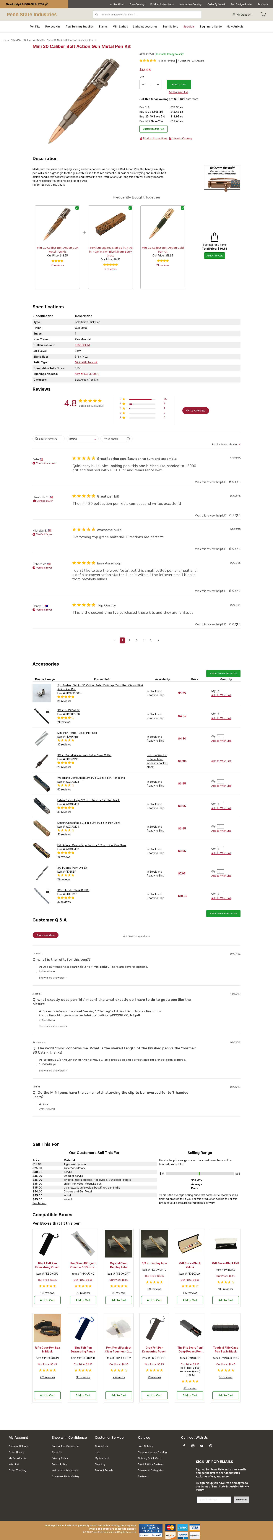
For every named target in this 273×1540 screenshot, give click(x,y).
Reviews (143, 1476)
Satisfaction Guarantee (65, 1445)
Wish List (14, 1464)
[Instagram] (193, 1446)
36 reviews (64, 811)
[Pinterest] (211, 1446)
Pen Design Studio (241, 4)
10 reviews (63, 856)
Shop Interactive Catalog (152, 1452)
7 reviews (111, 269)
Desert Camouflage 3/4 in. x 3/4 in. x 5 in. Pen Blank (89, 822)
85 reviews (64, 701)
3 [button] (136, 640)
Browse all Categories (151, 1470)
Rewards (263, 4)
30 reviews (64, 744)
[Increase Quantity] (158, 84)
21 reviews (162, 265)
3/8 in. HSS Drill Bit (68, 710)
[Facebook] (184, 1446)
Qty (141, 76)
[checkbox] (77, 208)
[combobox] (82, 438)
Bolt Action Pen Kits (35, 40)
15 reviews (63, 879)
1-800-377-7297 (33, 4)
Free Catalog (137, 4)
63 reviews (64, 789)
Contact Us (101, 1445)
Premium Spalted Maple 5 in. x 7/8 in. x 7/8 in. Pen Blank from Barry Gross (110, 252)
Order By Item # (216, 4)
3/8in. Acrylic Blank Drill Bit (73, 890)
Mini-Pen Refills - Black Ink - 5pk (77, 732)
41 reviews (57, 265)
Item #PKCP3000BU (87, 373)
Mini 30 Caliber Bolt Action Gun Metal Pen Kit (72, 40)
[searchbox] (48, 438)
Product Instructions (162, 4)
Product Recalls (104, 1470)
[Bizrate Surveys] (157, 1535)
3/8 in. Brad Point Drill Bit (72, 867)
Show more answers (51, 977)
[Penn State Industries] (32, 14)
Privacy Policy (60, 1458)
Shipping (100, 1464)
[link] (157, 60)
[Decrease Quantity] (143, 84)
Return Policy (59, 1464)
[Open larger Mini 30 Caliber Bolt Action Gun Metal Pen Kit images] (85, 101)
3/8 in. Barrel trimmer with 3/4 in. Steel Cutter (84, 755)
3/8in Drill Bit (82, 345)
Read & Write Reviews (151, 1464)
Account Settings (19, 1445)
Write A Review (195, 410)
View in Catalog (182, 138)
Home (6, 40)
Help (97, 1452)
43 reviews (64, 834)
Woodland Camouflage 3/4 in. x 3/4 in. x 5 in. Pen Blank (91, 777)
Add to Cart (47, 1300)
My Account (244, 14)
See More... (39, 1203)
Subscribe (241, 1499)
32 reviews (64, 901)
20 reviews (64, 767)
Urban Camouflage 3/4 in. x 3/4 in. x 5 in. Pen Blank (88, 800)
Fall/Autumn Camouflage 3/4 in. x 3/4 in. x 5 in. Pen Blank (91, 845)
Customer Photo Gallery (65, 1476)
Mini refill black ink (86, 362)
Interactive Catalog (191, 4)
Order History (16, 1452)
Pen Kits (16, 40)
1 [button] (122, 640)
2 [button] (129, 640)
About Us (57, 1452)
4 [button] (143, 640)
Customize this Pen (153, 128)
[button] (143, 399)
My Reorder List (18, 1458)
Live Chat (118, 4)
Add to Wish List (221, 695)
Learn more (191, 99)
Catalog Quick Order (150, 1458)
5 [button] (151, 640)
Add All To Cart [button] (215, 255)
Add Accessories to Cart (223, 673)
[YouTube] (202, 1446)
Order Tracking (17, 1470)
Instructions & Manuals (65, 1470)
